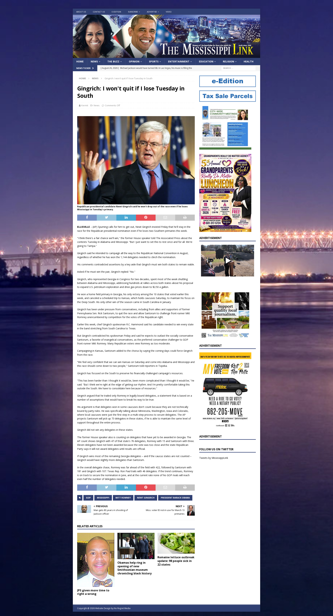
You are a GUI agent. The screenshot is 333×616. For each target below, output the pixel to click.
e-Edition (116, 11)
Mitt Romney (123, 497)
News (94, 61)
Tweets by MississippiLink (213, 457)
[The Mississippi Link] (166, 56)
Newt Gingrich (146, 497)
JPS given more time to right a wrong (93, 592)
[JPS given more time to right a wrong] (95, 560)
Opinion (134, 61)
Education (206, 61)
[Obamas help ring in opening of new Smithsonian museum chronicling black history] (136, 546)
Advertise (152, 11)
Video (169, 11)
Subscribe (133, 11)
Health (248, 61)
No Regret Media (122, 608)
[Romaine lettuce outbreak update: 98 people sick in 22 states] (176, 543)
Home (80, 61)
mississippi (103, 497)
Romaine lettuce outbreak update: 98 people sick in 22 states (175, 560)
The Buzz (113, 61)
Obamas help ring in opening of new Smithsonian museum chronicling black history (134, 568)
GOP (88, 497)
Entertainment (178, 61)
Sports (154, 61)
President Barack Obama (175, 497)
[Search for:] (238, 68)
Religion (228, 61)
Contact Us (99, 11)
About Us (81, 11)
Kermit (84, 105)
